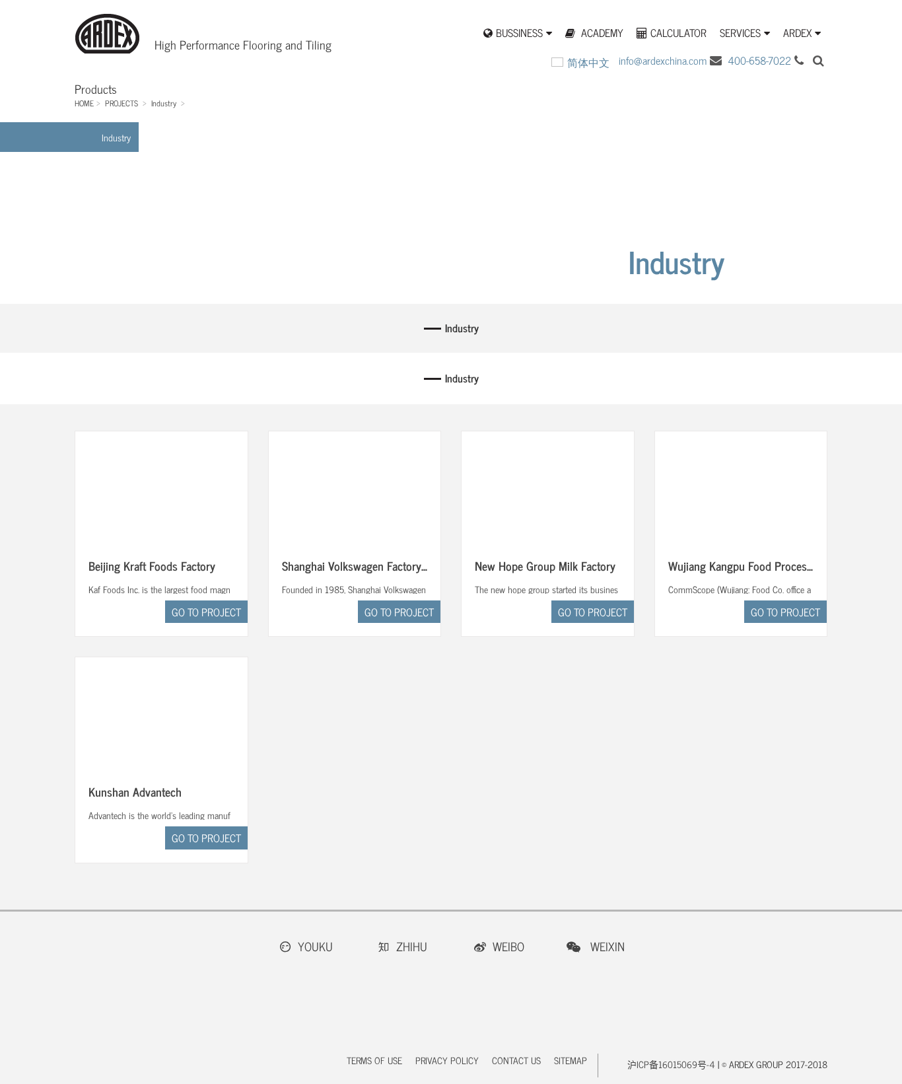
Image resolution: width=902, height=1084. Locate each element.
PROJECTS (121, 103)
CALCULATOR (678, 32)
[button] (818, 60)
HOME (84, 103)
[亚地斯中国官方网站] (107, 45)
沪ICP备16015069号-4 (671, 1063)
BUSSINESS (519, 33)
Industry (163, 103)
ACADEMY (600, 32)
